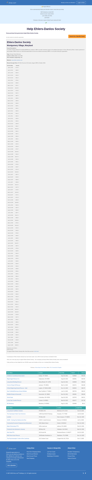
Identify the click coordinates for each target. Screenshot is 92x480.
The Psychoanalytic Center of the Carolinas (18, 438)
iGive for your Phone (32, 456)
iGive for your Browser (32, 454)
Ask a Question (11, 465)
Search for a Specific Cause (77, 36)
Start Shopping (30, 458)
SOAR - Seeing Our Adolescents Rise (16, 420)
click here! (36, 351)
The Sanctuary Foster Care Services (16, 413)
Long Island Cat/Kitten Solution (15, 410)
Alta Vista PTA (10, 432)
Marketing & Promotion (53, 456)
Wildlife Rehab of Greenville (14, 394)
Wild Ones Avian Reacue (13, 435)
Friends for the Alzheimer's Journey (16, 429)
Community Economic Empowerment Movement (19, 423)
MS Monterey (10, 403)
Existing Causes (51, 454)
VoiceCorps (10, 397)
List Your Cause (51, 451)
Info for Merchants (72, 454)
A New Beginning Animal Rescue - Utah (17, 388)
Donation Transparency (74, 451)
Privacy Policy (71, 456)
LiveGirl (9, 417)
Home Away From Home (40, 367)
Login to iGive (81, 2)
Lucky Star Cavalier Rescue (14, 400)
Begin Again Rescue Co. (13, 378)
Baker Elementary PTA (13, 426)
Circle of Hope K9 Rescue (13, 385)
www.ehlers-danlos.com (17, 60)
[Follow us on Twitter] (83, 473)
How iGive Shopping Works (34, 451)
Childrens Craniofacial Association (16, 375)
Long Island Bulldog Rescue (14, 382)
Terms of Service (72, 458)
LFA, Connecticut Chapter (55, 367)
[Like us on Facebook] (85, 473)
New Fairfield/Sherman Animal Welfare (17, 391)
